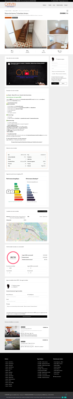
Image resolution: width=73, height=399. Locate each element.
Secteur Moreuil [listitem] (56, 368)
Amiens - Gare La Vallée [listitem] (10, 382)
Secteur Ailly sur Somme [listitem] (58, 363)
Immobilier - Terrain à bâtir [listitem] (42, 374)
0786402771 (15, 287)
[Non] (71, 397)
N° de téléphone (30, 294)
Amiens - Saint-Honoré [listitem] (9, 363)
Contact (65, 5)
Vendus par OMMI (15, 10)
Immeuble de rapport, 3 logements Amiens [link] (28, 343)
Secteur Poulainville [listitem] (57, 367)
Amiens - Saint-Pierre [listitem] (9, 361)
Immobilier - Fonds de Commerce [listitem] (43, 377)
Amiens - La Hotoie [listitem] (9, 386)
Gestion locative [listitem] (40, 367)
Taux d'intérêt (9, 270)
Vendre (50, 5)
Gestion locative (60, 5)
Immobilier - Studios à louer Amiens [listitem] (44, 365)
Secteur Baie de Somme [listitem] (58, 370)
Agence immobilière (8, 10)
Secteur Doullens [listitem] (57, 365)
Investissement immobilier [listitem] (42, 370)
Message (8, 304)
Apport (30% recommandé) (32, 266)
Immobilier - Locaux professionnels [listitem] (44, 375)
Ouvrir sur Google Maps (43, 211)
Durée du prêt (30, 270)
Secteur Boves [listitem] (56, 374)
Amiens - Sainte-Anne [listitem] (9, 377)
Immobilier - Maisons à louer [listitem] (43, 368)
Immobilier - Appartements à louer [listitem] (44, 363)
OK (62, 397)
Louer (54, 5)
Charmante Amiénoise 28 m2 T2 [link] (26, 328)
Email (7, 299)
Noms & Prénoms (9, 294)
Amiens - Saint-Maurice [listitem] (10, 367)
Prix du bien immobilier (10, 266)
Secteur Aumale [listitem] (57, 372)
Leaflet (36, 240)
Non (65, 397)
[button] (67, 11)
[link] (12, 331)
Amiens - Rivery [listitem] (8, 380)
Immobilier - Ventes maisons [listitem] (43, 361)
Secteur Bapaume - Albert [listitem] (58, 361)
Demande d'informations (27, 316)
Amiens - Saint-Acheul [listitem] (9, 375)
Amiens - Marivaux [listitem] (9, 384)
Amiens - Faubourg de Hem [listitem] (10, 379)
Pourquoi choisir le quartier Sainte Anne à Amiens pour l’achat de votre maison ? (26, 142)
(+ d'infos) (23, 313)
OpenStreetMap (41, 240)
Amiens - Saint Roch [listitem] (9, 372)
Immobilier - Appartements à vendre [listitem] (44, 372)
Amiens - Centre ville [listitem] (9, 365)
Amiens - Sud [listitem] (8, 370)
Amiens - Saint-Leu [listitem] (9, 368)
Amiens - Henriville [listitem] (9, 374)
